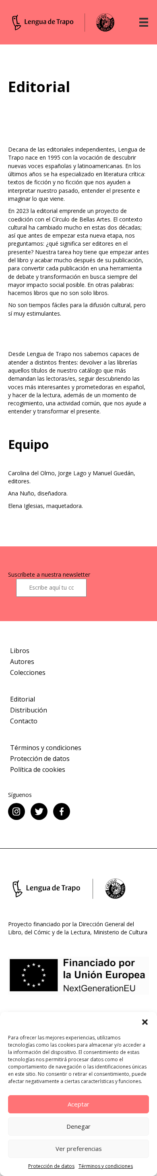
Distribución (28, 710)
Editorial (22, 699)
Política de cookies (37, 769)
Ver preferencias (79, 1148)
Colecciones (27, 672)
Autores (22, 661)
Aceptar (78, 1104)
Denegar (78, 1126)
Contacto (23, 721)
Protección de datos (51, 1166)
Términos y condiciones (105, 1166)
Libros (19, 650)
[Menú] (144, 22)
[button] (145, 1022)
